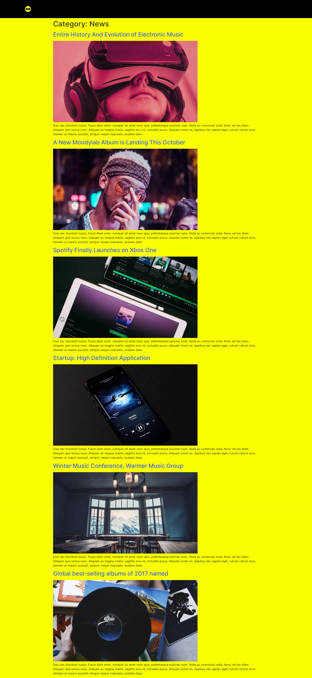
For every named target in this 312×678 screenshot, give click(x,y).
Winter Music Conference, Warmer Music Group (118, 465)
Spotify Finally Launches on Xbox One (105, 250)
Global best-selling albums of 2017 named (110, 573)
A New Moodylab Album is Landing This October (119, 142)
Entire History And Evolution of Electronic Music (118, 34)
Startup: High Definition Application (101, 357)
